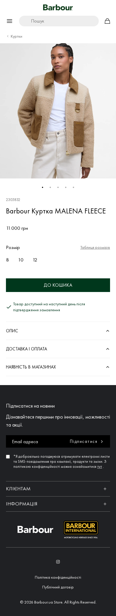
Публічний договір (58, 587)
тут (99, 466)
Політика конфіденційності (58, 577)
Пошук (37, 21)
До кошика (58, 285)
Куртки (16, 36)
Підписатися (84, 441)
